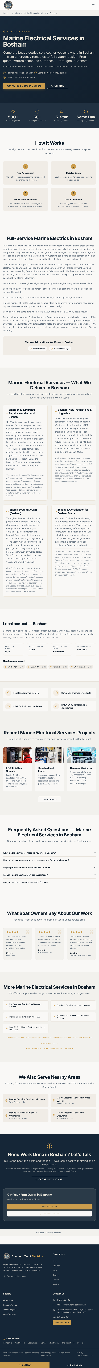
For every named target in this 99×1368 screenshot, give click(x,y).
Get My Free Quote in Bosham (24, 85)
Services (16, 13)
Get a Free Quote (62, 1322)
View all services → (49, 1044)
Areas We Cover (9, 1314)
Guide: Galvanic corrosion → (61, 1048)
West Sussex (20, 1343)
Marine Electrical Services (35, 13)
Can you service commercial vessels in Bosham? (26, 882)
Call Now (59, 85)
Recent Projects (9, 1309)
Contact (56, 1280)
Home (5, 13)
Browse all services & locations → (49, 1233)
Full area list (78, 1343)
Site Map (56, 1284)
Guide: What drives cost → (37, 1048)
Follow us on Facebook (16, 1276)
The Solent (66, 1343)
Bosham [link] (53, 13)
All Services (8, 1300)
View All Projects (49, 799)
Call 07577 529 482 (51, 1213)
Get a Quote (76, 1365)
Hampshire (7, 1343)
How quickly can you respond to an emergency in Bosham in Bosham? (36, 860)
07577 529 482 (63, 1300)
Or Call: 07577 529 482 (51, 1179)
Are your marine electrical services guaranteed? (25, 875)
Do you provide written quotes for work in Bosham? (27, 867)
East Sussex (33, 1343)
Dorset (43, 1343)
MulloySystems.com (85, 1355)
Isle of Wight (54, 1343)
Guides (55, 1275)
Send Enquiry (47, 1206)
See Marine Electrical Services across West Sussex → (29, 1037)
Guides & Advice (10, 1305)
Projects (56, 1270)
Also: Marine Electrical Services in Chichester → (73, 1037)
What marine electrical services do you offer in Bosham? (29, 853)
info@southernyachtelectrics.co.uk (71, 1305)
